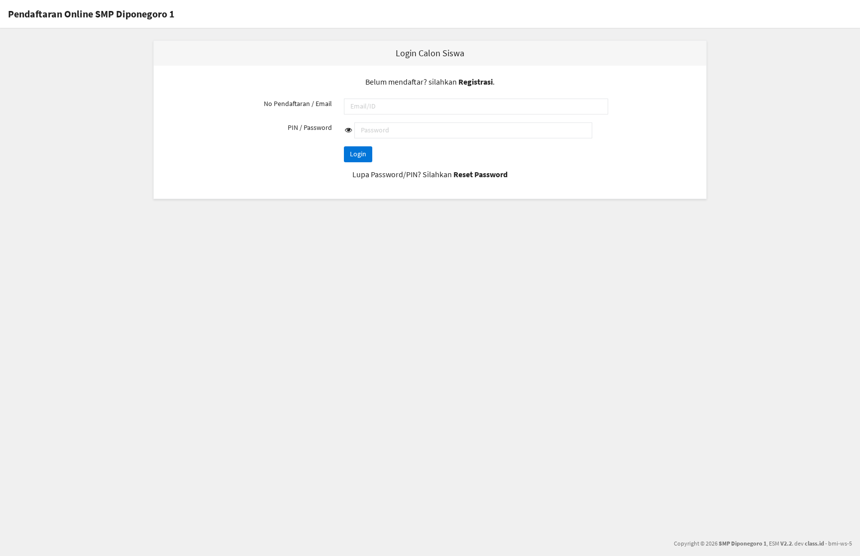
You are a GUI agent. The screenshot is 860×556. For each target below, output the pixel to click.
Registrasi (475, 82)
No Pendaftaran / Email (298, 103)
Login (358, 153)
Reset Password (480, 174)
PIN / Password (310, 127)
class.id (814, 543)
